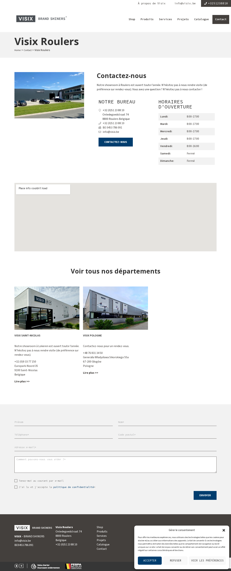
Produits (147, 19)
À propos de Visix (151, 3)
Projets (183, 19)
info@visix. (21, 541)
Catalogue (201, 19)
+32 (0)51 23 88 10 (66, 544)
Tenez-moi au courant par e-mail (41, 481)
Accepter (149, 561)
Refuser (175, 561)
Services (165, 19)
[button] (224, 530)
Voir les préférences (207, 561)
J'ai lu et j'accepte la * (57, 487)
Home (17, 50)
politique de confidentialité (73, 487)
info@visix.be (185, 3)
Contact (220, 19)
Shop (132, 19)
